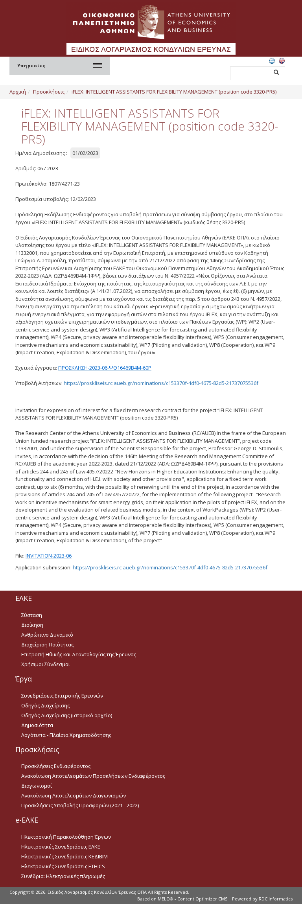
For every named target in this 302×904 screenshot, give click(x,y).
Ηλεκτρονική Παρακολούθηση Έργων (66, 836)
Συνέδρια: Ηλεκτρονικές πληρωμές (63, 876)
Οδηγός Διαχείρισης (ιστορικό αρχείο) (66, 715)
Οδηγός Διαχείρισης (45, 705)
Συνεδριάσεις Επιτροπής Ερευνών (62, 695)
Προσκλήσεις (48, 91)
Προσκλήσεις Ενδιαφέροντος (55, 766)
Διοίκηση (32, 624)
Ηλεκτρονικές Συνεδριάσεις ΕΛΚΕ (60, 846)
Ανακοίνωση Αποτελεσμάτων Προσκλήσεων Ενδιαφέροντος (93, 775)
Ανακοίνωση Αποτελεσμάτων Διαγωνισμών (73, 795)
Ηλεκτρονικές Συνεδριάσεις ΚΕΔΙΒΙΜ (64, 856)
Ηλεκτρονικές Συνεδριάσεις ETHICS (63, 866)
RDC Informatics (276, 899)
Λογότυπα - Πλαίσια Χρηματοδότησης (66, 734)
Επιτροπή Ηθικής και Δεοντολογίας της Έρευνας (78, 654)
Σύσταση (31, 615)
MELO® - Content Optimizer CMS (192, 899)
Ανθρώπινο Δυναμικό (47, 634)
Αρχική (17, 91)
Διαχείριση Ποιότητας (47, 644)
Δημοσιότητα (37, 725)
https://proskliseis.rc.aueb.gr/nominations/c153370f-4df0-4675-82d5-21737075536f (161, 383)
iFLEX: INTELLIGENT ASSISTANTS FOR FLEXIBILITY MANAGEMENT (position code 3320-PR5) (174, 91)
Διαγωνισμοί (36, 785)
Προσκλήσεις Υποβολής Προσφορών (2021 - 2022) (80, 805)
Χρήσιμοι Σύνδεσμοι (45, 664)
